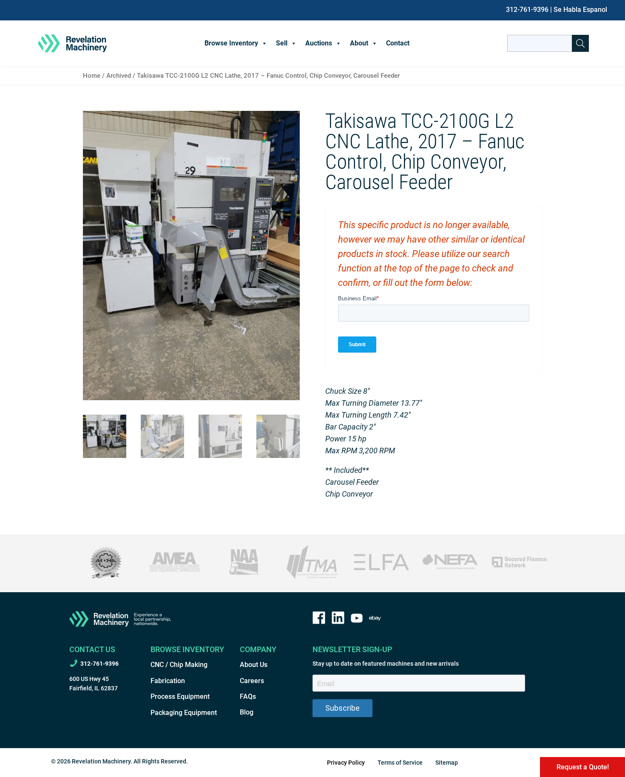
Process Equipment (180, 696)
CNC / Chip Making (179, 665)
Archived (118, 75)
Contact (397, 43)
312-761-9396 (527, 10)
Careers (252, 681)
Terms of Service (400, 762)
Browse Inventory (231, 43)
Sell (281, 43)
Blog (246, 712)
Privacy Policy (346, 762)
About (359, 43)
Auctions (318, 43)
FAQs (248, 696)
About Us (253, 665)
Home (91, 75)
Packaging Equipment (184, 713)
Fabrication (168, 681)
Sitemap (446, 762)
